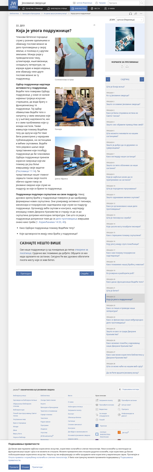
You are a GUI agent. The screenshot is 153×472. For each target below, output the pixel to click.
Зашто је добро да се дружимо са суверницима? (122, 145)
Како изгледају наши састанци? (121, 155)
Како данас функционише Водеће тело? (125, 280)
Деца (15, 430)
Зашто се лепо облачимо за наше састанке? (122, 165)
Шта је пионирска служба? (118, 216)
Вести (70, 395)
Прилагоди (37, 467)
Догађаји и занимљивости (77, 432)
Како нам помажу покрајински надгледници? (120, 253)
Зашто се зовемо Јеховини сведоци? (123, 103)
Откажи (25, 467)
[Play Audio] (130, 13)
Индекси (44, 429)
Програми (44, 425)
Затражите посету (74, 410)
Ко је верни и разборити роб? (120, 272)
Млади (15, 426)
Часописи (44, 418)
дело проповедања (66, 218)
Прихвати (13, 467)
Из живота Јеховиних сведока (79, 435)
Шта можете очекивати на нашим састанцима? (122, 134)
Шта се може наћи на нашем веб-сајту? (124, 365)
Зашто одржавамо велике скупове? (122, 196)
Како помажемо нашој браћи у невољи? (125, 263)
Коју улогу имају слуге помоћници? (122, 242)
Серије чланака (46, 414)
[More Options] (141, 13)
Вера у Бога (17, 434)
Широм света (73, 439)
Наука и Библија (19, 437)
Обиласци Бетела (74, 417)
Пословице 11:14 (26, 171)
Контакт (71, 414)
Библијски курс (19, 410)
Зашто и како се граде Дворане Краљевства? (121, 332)
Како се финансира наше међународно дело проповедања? (124, 320)
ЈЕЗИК (112, 19)
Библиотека (14, 13)
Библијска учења (19, 395)
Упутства (44, 432)
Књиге (43, 404)
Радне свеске (45, 422)
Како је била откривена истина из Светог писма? (122, 113)
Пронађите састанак (127, 400)
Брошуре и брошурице (31, 13)
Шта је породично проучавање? (121, 187)
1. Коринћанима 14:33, (49, 222)
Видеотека (45, 440)
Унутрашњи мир (19, 419)
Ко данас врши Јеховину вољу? (55, 13)
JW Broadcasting (47, 436)
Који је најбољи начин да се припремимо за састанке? (119, 177)
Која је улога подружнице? (119, 298)
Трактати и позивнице (49, 411)
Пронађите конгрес (105, 405)
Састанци (71, 421)
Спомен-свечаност (75, 424)
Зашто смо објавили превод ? (124, 123)
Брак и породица (19, 423)
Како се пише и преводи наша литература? (120, 308)
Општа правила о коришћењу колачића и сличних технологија (37, 457)
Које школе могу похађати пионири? (123, 225)
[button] (57, 8)
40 (63, 222)
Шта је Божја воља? (115, 86)
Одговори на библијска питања (25, 400)
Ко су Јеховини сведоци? (117, 94)
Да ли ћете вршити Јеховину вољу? (122, 372)
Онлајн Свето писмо (48, 400)
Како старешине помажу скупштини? (123, 234)
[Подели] (136, 13)
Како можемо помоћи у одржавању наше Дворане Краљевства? (123, 343)
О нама (70, 402)
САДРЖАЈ (125, 79)
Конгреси (71, 428)
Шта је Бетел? (112, 289)
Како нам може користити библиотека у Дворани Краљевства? (125, 355)
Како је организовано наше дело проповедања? (121, 206)
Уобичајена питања (75, 406)
